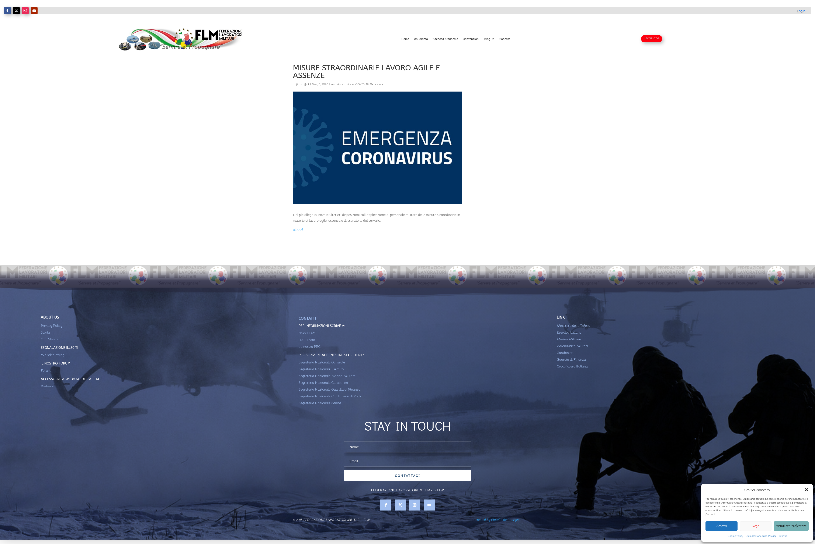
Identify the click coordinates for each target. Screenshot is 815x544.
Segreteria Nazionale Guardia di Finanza (329, 389)
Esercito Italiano (569, 332)
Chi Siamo (421, 39)
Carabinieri (565, 353)
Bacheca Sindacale (445, 39)
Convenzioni (471, 39)
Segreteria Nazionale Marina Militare (327, 376)
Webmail (48, 386)
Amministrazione (342, 84)
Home (405, 39)
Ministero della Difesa (573, 326)
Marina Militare (569, 339)
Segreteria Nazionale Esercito (321, 369)
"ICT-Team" (307, 340)
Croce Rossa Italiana (572, 366)
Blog (487, 39)
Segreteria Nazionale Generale (322, 362)
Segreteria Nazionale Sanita (320, 403)
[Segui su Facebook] (7, 10)
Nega (755, 526)
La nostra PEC (309, 347)
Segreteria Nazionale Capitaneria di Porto (330, 396)
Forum (46, 371)
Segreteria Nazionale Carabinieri (323, 383)
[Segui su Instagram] (25, 10)
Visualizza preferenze (791, 526)
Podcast (504, 39)
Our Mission (50, 339)
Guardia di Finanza (571, 360)
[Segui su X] (16, 10)
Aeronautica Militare (573, 346)
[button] (806, 490)
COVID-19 (362, 84)
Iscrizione (652, 38)
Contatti (307, 318)
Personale (376, 84)
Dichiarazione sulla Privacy (761, 535)
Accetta (721, 526)
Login (801, 11)
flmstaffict (302, 84)
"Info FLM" (307, 333)
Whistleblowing (53, 355)
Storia (45, 332)
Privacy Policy (51, 326)
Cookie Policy (735, 535)
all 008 (298, 230)
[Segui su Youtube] (34, 10)
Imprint (783, 535)
